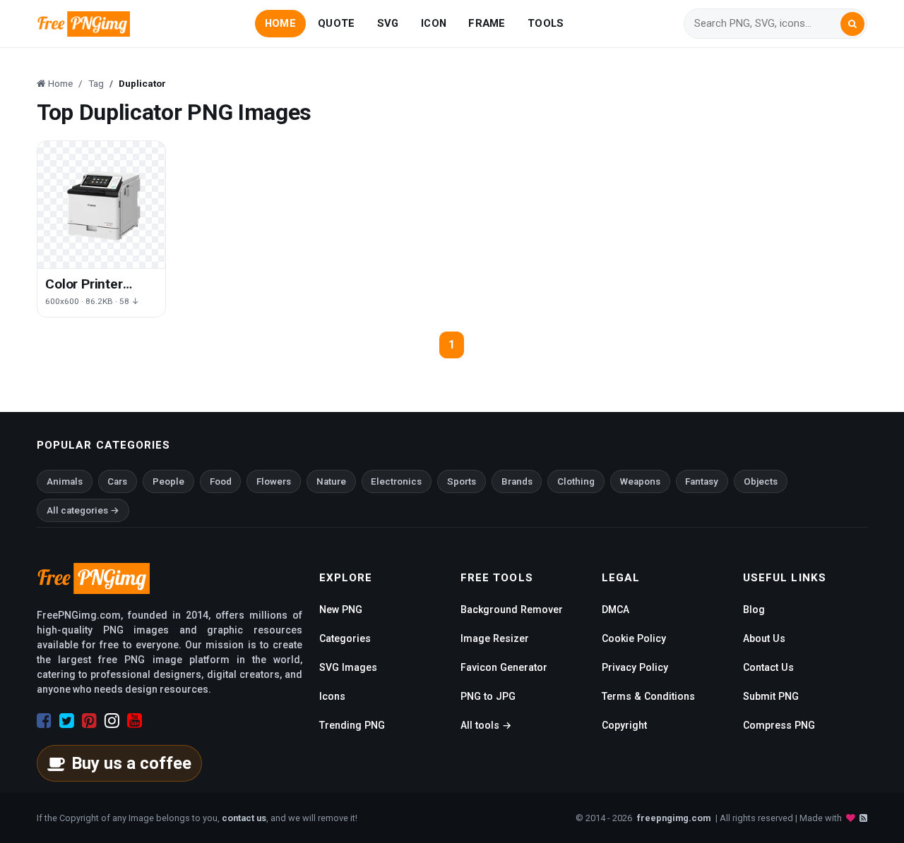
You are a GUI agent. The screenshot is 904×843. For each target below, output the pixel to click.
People (168, 481)
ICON (433, 23)
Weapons (640, 481)
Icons (332, 696)
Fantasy (701, 481)
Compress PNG (779, 725)
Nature (331, 481)
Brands (517, 481)
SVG (388, 23)
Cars (117, 481)
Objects (761, 481)
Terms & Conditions (648, 696)
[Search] (852, 24)
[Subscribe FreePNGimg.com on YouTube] (134, 721)
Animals (65, 481)
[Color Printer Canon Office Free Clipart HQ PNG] (101, 205)
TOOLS (546, 23)
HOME (280, 23)
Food (221, 481)
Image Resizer (494, 638)
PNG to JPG (488, 696)
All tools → (485, 725)
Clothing (576, 481)
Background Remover (511, 609)
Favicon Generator (503, 667)
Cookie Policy (634, 638)
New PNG (340, 609)
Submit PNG (771, 696)
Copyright (624, 725)
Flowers (273, 481)
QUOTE (336, 23)
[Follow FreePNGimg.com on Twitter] (66, 721)
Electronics (396, 481)
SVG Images (348, 667)
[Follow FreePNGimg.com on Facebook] (44, 721)
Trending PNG (352, 725)
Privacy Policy (635, 667)
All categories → (83, 510)
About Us (764, 638)
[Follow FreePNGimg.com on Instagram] (112, 721)
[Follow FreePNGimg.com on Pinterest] (89, 721)
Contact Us (768, 667)
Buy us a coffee (131, 763)
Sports (461, 481)
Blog (754, 609)
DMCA (615, 609)
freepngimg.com (673, 818)
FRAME (486, 23)
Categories (345, 638)
